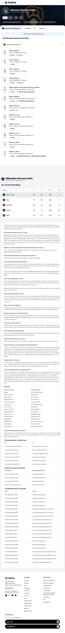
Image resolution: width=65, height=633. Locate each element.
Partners (26, 583)
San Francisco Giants (36, 421)
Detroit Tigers (7, 404)
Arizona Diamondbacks (37, 392)
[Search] (61, 2)
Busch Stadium (33, 376)
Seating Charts (28, 603)
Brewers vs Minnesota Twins (39, 450)
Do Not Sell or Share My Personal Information (49, 593)
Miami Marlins (34, 406)
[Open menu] (2, 2)
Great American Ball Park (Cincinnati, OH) (43, 509)
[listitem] (32, 53)
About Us (26, 580)
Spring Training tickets (25, 315)
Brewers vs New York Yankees (40, 446)
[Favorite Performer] (16, 18)
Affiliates (26, 608)
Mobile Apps (27, 588)
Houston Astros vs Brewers (39, 457)
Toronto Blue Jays (8, 426)
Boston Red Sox (8, 397)
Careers (26, 595)
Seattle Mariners (8, 419)
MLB (14, 180)
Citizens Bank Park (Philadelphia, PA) (41, 562)
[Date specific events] (34, 28)
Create (12, 581)
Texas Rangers (7, 424)
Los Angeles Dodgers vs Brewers (13, 446)
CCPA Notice (46, 597)
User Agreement (47, 585)
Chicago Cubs (23, 372)
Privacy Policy (17, 585)
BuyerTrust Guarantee (49, 580)
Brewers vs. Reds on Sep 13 (12, 481)
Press (25, 585)
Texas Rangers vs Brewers (39, 460)
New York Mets (34, 411)
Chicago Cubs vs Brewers (11, 450)
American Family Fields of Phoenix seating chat (15, 317)
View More (32, 163)
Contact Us (27, 593)
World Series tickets (50, 271)
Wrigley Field (21, 238)
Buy (6, 581)
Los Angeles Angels (9, 411)
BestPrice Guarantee (48, 583)
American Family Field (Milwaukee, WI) (42, 519)
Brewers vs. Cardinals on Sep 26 (13, 484)
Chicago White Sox (8, 399)
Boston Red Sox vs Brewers (39, 464)
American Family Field (34, 258)
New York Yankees (8, 416)
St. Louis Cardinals (19, 376)
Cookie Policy (46, 590)
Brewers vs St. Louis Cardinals (12, 457)
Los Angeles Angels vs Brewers (40, 453)
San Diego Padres (35, 419)
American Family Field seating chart (24, 333)
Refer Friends (27, 606)
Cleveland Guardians (9, 402)
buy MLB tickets (18, 309)
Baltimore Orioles (8, 394)
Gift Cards (26, 590)
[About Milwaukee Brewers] (21, 18)
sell (10, 17)
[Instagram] (6, 595)
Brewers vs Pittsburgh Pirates (12, 464)
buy (5, 17)
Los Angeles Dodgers (36, 404)
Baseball (11, 180)
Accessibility (46, 602)
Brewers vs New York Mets (11, 453)
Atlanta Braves (34, 394)
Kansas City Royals (8, 409)
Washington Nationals (36, 426)
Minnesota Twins (8, 414)
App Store (10, 622)
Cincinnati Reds (35, 399)
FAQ (44, 599)
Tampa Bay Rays (8, 421)
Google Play (10, 626)
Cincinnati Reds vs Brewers (11, 460)
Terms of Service (9, 585)
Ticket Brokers (28, 601)
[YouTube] (12, 595)
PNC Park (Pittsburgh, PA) (39, 541)
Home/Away (28, 28)
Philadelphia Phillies (36, 414)
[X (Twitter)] (9, 595)
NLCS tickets (39, 271)
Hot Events (42, 28)
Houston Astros (8, 406)
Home (6, 180)
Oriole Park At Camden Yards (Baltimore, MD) (44, 551)
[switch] (61, 44)
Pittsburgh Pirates (35, 416)
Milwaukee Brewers (36, 409)
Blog (25, 598)
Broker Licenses (28, 611)
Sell (8, 581)
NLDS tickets (33, 271)
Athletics (6, 392)
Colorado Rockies (35, 402)
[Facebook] (15, 595)
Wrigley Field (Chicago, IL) (39, 494)
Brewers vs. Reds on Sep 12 (12, 474)
